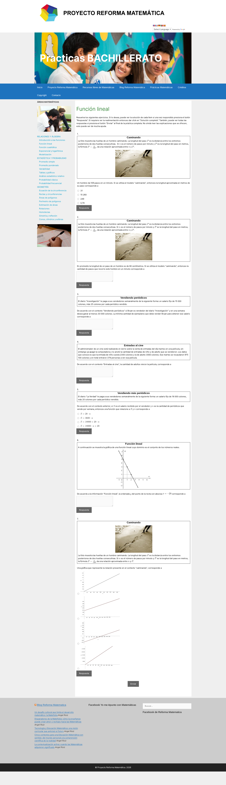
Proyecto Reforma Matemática (62, 87)
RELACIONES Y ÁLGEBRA (49, 136)
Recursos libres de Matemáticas (98, 87)
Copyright (42, 95)
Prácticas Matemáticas (161, 87)
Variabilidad (44, 169)
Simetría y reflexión (48, 216)
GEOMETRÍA (43, 187)
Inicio (39, 87)
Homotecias (44, 212)
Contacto (56, 95)
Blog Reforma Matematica (51, 705)
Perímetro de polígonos (50, 201)
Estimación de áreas (48, 205)
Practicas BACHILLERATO (101, 58)
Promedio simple (47, 161)
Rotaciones (44, 208)
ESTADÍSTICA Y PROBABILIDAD (51, 158)
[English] (154, 25)
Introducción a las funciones (52, 140)
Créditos (182, 87)
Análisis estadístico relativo (51, 176)
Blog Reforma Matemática (132, 87)
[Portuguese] (162, 25)
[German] (159, 25)
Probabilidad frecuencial (50, 183)
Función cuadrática (47, 147)
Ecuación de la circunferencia (52, 190)
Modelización (45, 154)
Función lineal (45, 143)
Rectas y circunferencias (50, 194)
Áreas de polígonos (48, 197)
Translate (188, 29)
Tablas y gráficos (47, 172)
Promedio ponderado (49, 165)
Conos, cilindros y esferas (51, 219)
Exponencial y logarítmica (51, 151)
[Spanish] (164, 25)
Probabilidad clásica (48, 180)
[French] (156, 25)
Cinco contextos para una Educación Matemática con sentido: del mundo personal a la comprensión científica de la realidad (59, 738)
